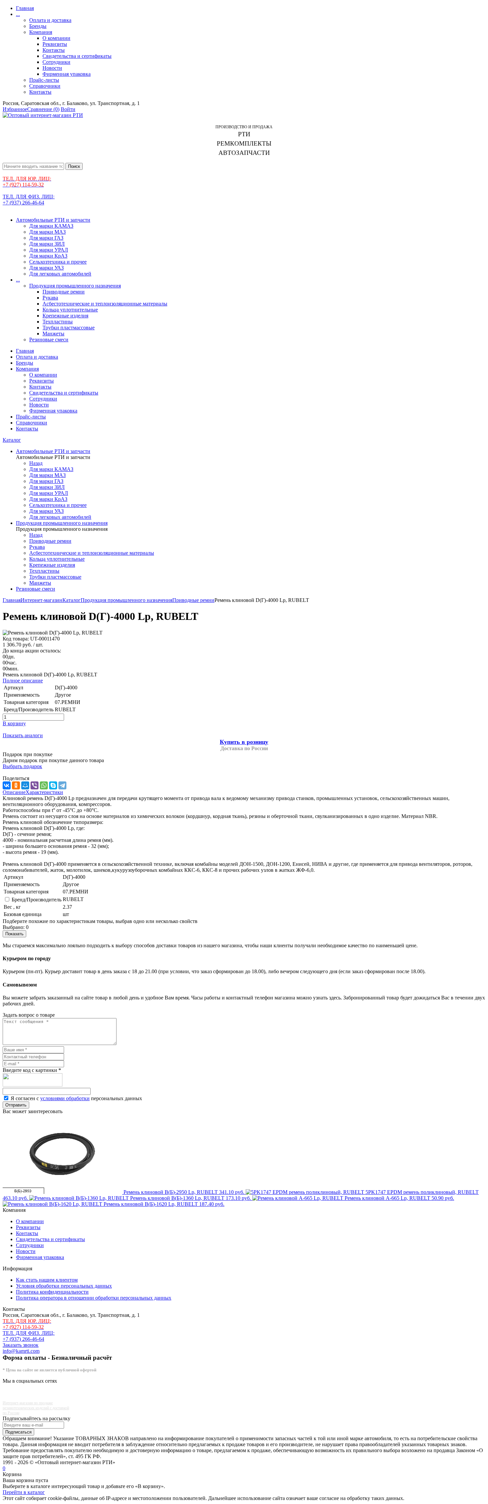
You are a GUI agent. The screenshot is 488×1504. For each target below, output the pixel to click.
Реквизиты (54, 44)
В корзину (14, 723)
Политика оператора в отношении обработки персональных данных (93, 1298)
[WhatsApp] (44, 785)
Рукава (50, 297)
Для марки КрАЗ (48, 256)
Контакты (53, 50)
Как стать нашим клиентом (47, 1280)
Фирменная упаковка (66, 74)
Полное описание (23, 680)
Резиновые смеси (48, 339)
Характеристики (44, 792)
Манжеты (53, 333)
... (18, 14)
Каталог (12, 440)
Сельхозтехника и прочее (58, 262)
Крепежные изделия (65, 315)
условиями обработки (65, 1098)
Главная (25, 8)
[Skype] (53, 785)
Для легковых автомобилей (60, 274)
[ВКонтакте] (7, 785)
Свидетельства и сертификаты (77, 56)
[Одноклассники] (16, 785)
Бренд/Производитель (36, 899)
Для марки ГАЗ (46, 238)
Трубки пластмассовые (68, 327)
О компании (56, 38)
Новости (52, 68)
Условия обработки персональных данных (64, 1286)
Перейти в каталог (24, 1492)
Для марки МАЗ (47, 232)
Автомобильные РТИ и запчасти (53, 220)
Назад (35, 463)
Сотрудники (56, 62)
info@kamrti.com (21, 1351)
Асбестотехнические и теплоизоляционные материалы (104, 303)
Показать (14, 933)
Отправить (16, 1104)
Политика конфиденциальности (52, 1292)
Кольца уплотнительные (70, 309)
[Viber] (35, 785)
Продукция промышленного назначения (75, 286)
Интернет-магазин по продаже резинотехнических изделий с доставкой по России (36, 1408)
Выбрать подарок (22, 766)
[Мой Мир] (25, 785)
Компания (40, 32)
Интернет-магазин (41, 600)
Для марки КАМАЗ (51, 226)
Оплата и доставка (50, 20)
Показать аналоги (23, 735)
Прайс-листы (44, 80)
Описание (14, 792)
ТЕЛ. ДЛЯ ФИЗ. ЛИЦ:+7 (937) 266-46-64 (28, 199)
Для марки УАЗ (46, 268)
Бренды (37, 26)
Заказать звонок (21, 1345)
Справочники (44, 86)
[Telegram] (62, 785)
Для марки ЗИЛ (47, 244)
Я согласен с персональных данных (76, 1098)
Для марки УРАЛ (48, 250)
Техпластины (57, 321)
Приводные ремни (63, 291)
